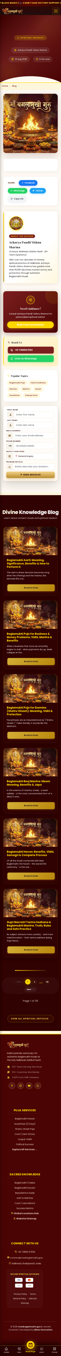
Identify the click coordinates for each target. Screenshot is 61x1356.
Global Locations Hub (26, 1213)
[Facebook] (12, 1085)
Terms (33, 1294)
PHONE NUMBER (13, 441)
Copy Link (18, 198)
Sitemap (25, 1303)
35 (47, 982)
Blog (14, 86)
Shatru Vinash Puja (25, 1128)
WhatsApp (19, 190)
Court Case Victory (25, 1134)
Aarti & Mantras (25, 1198)
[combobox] (10, 446)
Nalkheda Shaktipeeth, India (26, 1263)
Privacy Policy (20, 1294)
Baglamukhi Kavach (25, 1187)
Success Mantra (24, 1208)
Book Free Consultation (30, 324)
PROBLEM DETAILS (14, 462)
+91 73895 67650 (26, 1251)
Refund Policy (19, 1298)
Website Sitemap (26, 1218)
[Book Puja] (30, 1345)
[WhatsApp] (38, 1085)
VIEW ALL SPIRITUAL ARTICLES (30, 1018)
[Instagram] (20, 1085)
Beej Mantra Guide (25, 1192)
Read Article (31, 587)
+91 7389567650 (24, 349)
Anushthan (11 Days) (24, 1123)
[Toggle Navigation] (55, 11)
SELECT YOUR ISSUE (15, 451)
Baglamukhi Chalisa (25, 1182)
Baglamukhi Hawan (25, 1118)
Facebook (30, 183)
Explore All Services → (24, 1149)
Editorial (33, 1298)
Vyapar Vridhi (25, 1139)
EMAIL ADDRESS (13, 431)
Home (5, 86)
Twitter (39, 190)
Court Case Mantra (25, 1203)
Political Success (25, 1144)
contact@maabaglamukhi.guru (26, 1257)
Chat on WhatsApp (26, 358)
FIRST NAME (12, 410)
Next (29, 989)
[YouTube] (29, 1085)
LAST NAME (12, 420)
